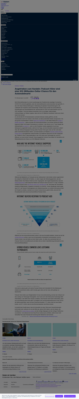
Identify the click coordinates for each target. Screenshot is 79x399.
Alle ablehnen (59, 396)
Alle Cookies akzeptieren (70, 396)
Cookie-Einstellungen (49, 396)
